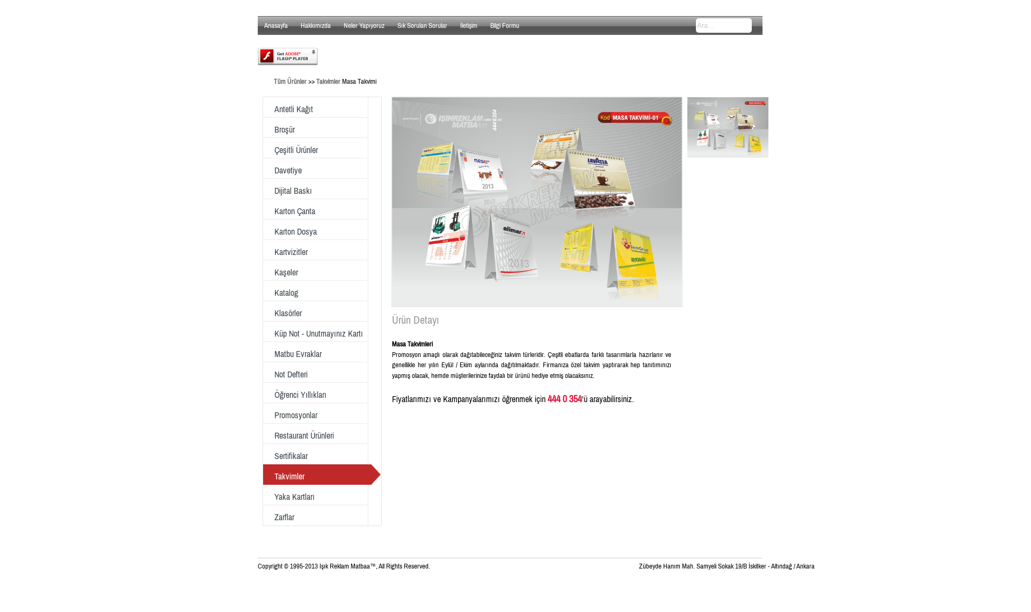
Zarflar (284, 517)
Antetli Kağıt (293, 109)
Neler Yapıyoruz (364, 25)
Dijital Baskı (293, 190)
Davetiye (288, 170)
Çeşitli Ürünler (296, 150)
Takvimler (328, 81)
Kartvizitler (291, 252)
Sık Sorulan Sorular (422, 25)
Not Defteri (291, 374)
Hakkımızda (316, 25)
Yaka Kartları (294, 496)
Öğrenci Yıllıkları (300, 394)
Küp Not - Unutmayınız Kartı (318, 333)
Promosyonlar (295, 415)
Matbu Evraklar (298, 354)
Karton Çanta (294, 211)
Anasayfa (276, 25)
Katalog (286, 292)
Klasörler (288, 313)
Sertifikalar (291, 456)
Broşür (284, 129)
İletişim (468, 25)
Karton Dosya (295, 231)
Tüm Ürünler (290, 81)
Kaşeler (286, 272)
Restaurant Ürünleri (304, 435)
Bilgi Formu (504, 25)
